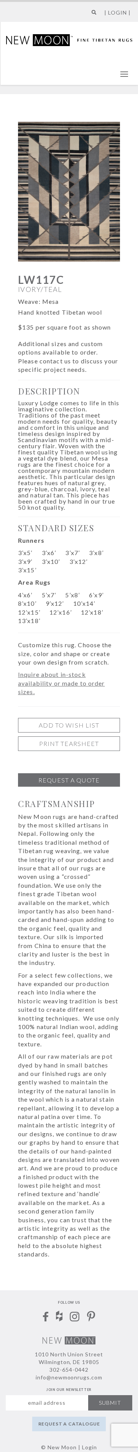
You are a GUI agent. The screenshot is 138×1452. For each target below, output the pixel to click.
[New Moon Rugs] (69, 39)
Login (89, 1447)
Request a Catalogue (69, 1424)
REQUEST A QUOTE (69, 780)
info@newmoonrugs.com (69, 1377)
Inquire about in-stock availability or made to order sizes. (61, 683)
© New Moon (59, 1447)
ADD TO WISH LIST (69, 725)
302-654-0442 (69, 1369)
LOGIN (117, 12)
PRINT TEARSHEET (69, 743)
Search (92, 15)
